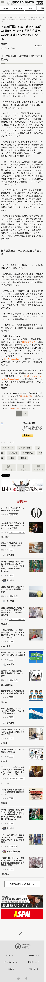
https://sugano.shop (11, 359)
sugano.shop (14, 408)
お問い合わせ (33, 969)
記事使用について (33, 955)
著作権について (33, 962)
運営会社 (11, 969)
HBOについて (11, 955)
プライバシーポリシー (11, 962)
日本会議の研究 (28, 342)
